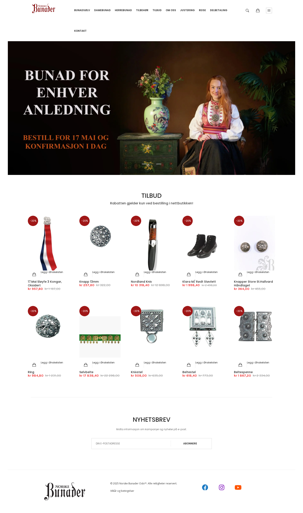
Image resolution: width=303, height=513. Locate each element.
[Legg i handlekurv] (34, 274)
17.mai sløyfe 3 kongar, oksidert (45, 283)
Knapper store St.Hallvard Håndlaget (253, 283)
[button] (52, 272)
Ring (31, 372)
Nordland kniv (141, 282)
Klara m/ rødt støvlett (199, 282)
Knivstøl (137, 372)
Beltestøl (189, 372)
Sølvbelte (86, 372)
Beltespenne (243, 372)
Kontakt (80, 31)
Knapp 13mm (89, 282)
